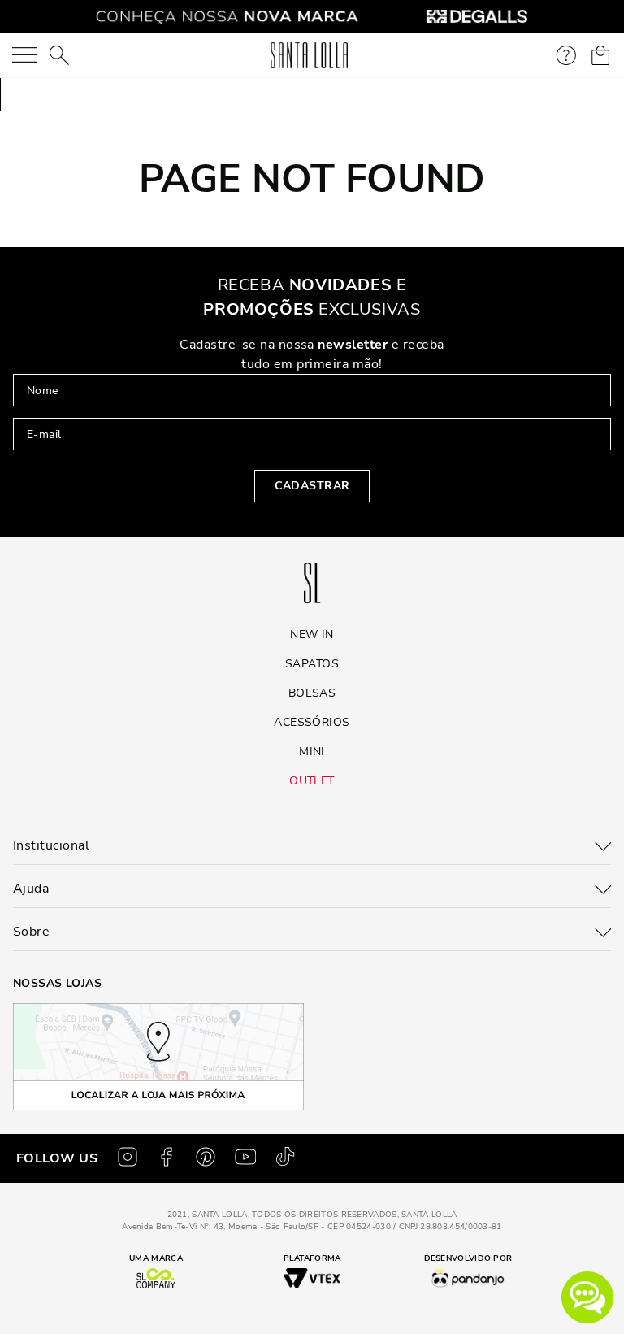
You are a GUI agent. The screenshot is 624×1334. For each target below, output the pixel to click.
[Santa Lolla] (309, 55)
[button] (587, 1297)
